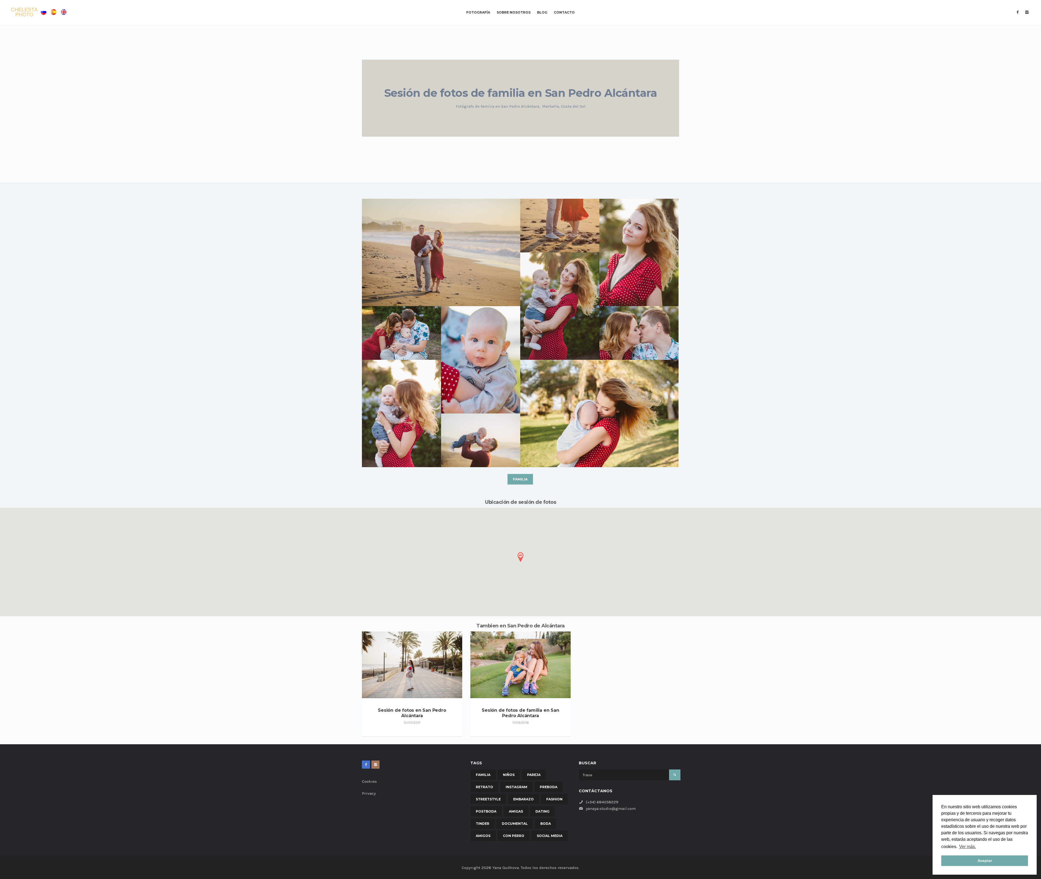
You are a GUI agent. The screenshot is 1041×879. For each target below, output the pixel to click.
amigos (483, 836)
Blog (542, 12)
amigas (516, 811)
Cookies (369, 781)
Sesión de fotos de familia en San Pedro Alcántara (520, 713)
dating (542, 811)
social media (550, 836)
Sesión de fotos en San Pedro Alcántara (412, 713)
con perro (513, 836)
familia (520, 479)
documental (515, 824)
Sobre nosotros (514, 12)
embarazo (523, 799)
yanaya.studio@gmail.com (611, 808)
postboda (486, 811)
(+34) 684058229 (602, 802)
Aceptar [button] (985, 860)
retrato (484, 787)
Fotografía (478, 12)
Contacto (564, 12)
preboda (548, 787)
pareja (534, 775)
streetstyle (488, 799)
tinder (482, 824)
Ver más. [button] (967, 846)
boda (545, 824)
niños (509, 775)
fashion (554, 799)
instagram (516, 787)
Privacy (369, 793)
